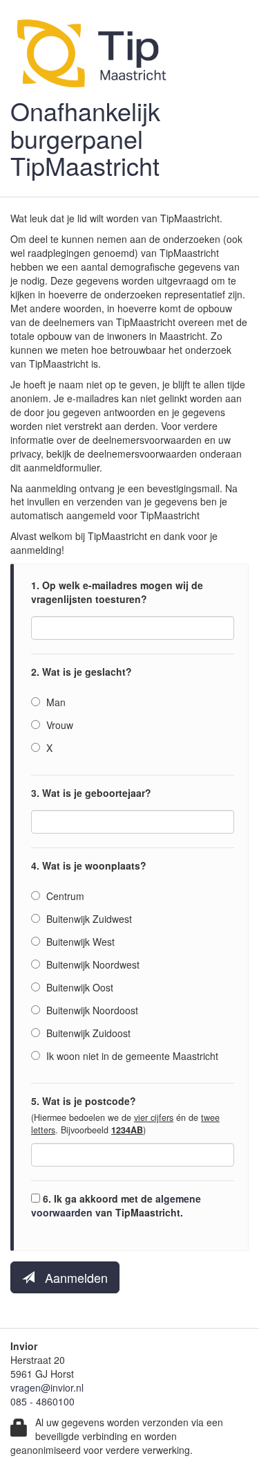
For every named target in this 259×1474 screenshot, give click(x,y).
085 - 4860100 (42, 1401)
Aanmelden (71, 1277)
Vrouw (58, 725)
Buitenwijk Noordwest (92, 964)
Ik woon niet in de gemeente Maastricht (131, 1056)
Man (55, 702)
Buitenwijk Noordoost (91, 1010)
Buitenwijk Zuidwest (88, 919)
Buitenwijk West (79, 942)
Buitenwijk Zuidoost (87, 1033)
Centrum (64, 896)
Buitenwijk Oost (78, 987)
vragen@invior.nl (47, 1387)
